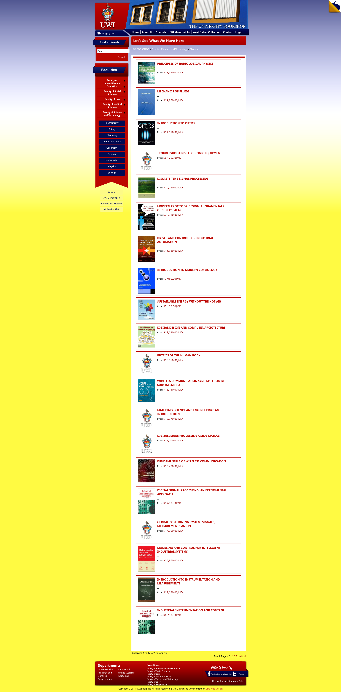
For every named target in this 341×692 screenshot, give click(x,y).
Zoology (112, 172)
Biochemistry (111, 122)
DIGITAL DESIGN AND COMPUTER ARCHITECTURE (191, 328)
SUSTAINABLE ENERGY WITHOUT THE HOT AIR (189, 301)
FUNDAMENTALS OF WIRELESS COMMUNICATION (191, 461)
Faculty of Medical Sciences (159, 676)
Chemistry (112, 135)
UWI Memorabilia (179, 32)
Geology (112, 154)
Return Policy (219, 681)
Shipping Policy (237, 681)
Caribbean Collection (111, 203)
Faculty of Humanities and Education (163, 668)
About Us (147, 32)
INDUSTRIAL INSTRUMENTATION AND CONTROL (191, 610)
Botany (112, 129)
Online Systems (126, 672)
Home (135, 32)
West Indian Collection (206, 32)
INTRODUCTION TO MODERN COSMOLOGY (187, 270)
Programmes (105, 679)
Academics (123, 675)
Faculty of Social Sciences (158, 671)
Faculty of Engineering (157, 684)
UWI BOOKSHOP (140, 49)
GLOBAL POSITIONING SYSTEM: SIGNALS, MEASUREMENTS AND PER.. (186, 524)
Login (238, 32)
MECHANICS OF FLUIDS (173, 91)
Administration (105, 669)
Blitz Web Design (214, 688)
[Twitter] (234, 676)
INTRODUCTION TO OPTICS (176, 123)
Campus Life (124, 669)
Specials (161, 32)
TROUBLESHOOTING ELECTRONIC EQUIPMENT (189, 153)
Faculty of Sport (154, 681)
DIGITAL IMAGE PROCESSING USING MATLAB (188, 436)
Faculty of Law (153, 673)
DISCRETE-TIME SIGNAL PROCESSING (182, 179)
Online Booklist (111, 209)
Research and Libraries (105, 674)
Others (111, 192)
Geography (111, 147)
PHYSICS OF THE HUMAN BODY (178, 355)
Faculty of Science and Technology (169, 49)
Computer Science (112, 141)
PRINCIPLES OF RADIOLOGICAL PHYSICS (185, 64)
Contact (228, 32)
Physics (194, 49)
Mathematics (111, 160)
